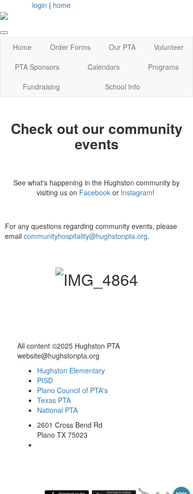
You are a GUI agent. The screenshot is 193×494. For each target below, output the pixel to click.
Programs (163, 67)
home (62, 5)
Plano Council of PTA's (72, 390)
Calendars (104, 67)
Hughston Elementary (71, 370)
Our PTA (122, 47)
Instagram (136, 192)
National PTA (57, 410)
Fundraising (41, 86)
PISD (45, 380)
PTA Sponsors (37, 67)
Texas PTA (54, 400)
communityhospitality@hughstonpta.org (85, 236)
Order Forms (70, 47)
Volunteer (169, 47)
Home (22, 47)
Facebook (94, 192)
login (39, 5)
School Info (122, 86)
